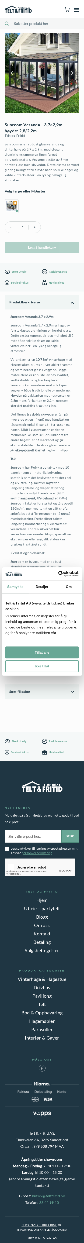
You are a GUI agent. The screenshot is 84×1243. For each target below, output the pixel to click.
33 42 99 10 (49, 1202)
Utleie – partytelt (42, 908)
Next (71, 73)
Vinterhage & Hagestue (42, 979)
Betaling (42, 942)
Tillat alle (42, 652)
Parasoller (42, 1029)
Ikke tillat (42, 666)
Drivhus (42, 987)
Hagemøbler (42, 1021)
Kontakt (42, 933)
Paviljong (42, 996)
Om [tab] (69, 587)
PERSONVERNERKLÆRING (39, 1225)
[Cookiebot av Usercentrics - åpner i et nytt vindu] (59, 574)
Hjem (42, 900)
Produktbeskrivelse (24, 302)
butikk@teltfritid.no (48, 1196)
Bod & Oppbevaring (42, 1012)
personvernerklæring (37, 853)
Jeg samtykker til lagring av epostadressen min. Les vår (44, 850)
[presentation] (40, 867)
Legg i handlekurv (42, 247)
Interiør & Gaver (42, 1037)
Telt (42, 1004)
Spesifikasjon (19, 692)
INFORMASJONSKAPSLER (34, 1229)
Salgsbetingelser (42, 950)
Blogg (42, 917)
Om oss (42, 925)
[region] (42, 207)
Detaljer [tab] (42, 587)
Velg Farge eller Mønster (25, 191)
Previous (12, 73)
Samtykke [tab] (15, 587)
